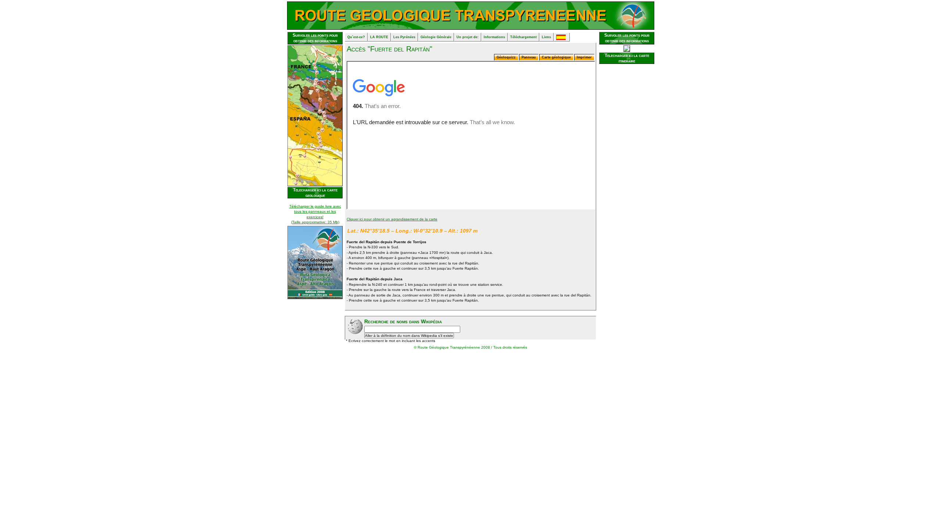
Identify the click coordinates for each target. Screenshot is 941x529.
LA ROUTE (379, 37)
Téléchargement (523, 37)
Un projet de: (468, 37)
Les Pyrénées (404, 37)
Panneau (529, 57)
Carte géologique (556, 57)
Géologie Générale (436, 37)
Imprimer (584, 57)
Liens (546, 37)
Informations (494, 37)
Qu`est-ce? (356, 37)
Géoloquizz (506, 57)
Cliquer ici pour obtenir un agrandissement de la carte (392, 219)
